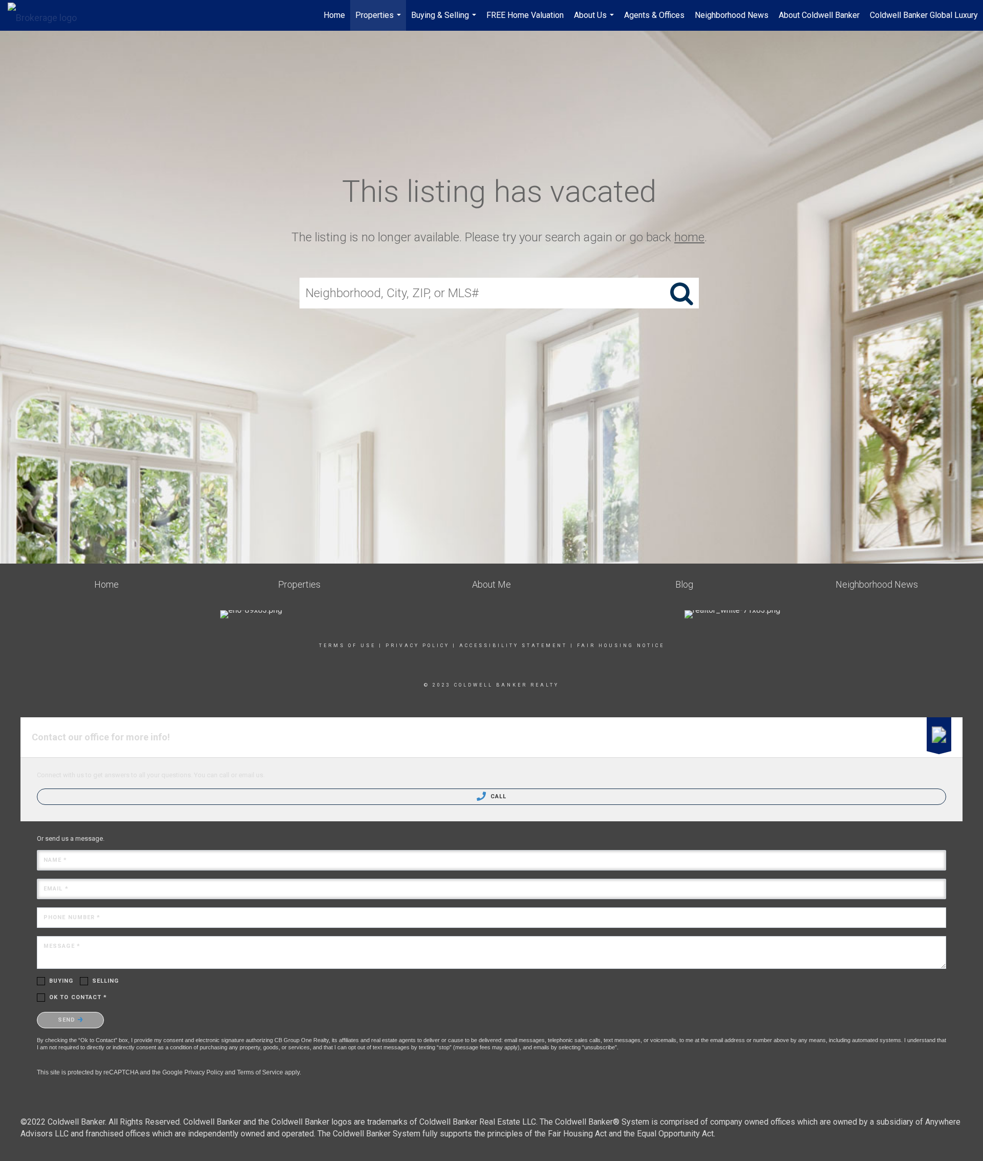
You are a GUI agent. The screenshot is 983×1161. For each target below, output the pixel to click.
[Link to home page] (47, 15)
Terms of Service (260, 1072)
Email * (56, 888)
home (689, 237)
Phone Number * (72, 917)
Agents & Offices (654, 15)
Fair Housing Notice (621, 645)
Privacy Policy (418, 645)
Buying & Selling (445, 20)
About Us (595, 20)
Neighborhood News (731, 15)
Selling (105, 981)
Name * (56, 860)
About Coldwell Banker (819, 15)
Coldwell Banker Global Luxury (924, 15)
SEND (68, 1020)
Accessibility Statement (513, 645)
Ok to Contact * (78, 997)
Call (497, 796)
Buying (61, 981)
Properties (379, 20)
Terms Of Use (347, 645)
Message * (62, 946)
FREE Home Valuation (525, 15)
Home (334, 15)
